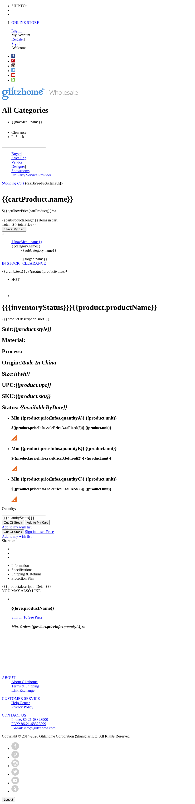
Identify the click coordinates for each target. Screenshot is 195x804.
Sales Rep (18, 158)
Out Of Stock (13, 522)
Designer (18, 166)
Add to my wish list (16, 527)
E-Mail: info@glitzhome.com (33, 728)
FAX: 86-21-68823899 (28, 724)
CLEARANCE (34, 263)
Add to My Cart (37, 522)
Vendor (16, 162)
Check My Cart (14, 229)
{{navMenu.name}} (26, 242)
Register (17, 39)
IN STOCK (11, 263)
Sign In (16, 43)
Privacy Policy (22, 707)
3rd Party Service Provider (31, 175)
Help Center (20, 703)
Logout (16, 31)
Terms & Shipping (25, 686)
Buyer (16, 154)
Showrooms (20, 171)
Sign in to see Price (39, 532)
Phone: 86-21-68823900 (29, 719)
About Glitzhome (24, 682)
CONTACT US (14, 715)
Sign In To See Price (26, 617)
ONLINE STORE (25, 22)
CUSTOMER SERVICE (21, 698)
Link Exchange (22, 690)
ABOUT (8, 678)
